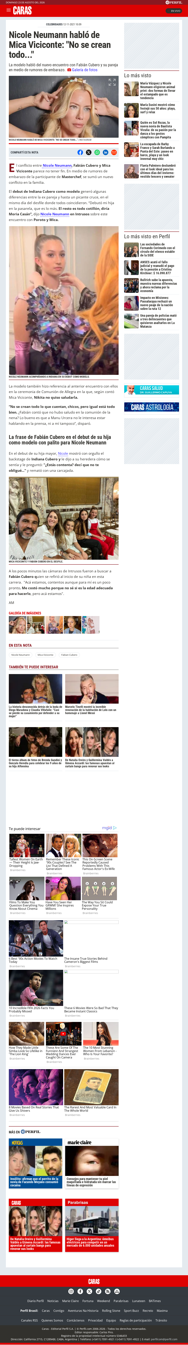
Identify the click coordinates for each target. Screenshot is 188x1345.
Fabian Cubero (69, 654)
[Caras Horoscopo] (151, 410)
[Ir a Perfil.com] (174, 3)
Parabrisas (121, 1301)
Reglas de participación (136, 1320)
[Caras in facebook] (80, 1291)
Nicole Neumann (57, 165)
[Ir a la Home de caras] (22, 13)
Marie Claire (70, 1301)
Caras (46, 1311)
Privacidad (95, 1320)
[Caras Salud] (151, 393)
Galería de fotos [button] (84, 69)
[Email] (114, 152)
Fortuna (87, 1301)
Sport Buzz (131, 1311)
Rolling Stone (111, 1311)
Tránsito (161, 1320)
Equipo (111, 1320)
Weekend (103, 1301)
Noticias (53, 1301)
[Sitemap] (117, 1291)
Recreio (148, 1311)
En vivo (175, 10)
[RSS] (108, 1291)
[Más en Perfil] (30, 1132)
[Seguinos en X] (89, 1291)
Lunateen (138, 1301)
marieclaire (92, 1143)
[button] (64, 110)
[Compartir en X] (88, 152)
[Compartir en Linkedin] (105, 152)
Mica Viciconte (45, 654)
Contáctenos (75, 1320)
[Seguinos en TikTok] (98, 1291)
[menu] (8, 10)
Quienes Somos (52, 1320)
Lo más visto (137, 75)
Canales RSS (29, 1320)
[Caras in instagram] (71, 1291)
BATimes (155, 1301)
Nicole (63, 453)
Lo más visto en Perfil (147, 236)
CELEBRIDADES (54, 24)
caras (35, 1203)
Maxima (162, 1311)
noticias (35, 1143)
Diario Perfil (35, 1301)
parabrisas (92, 1203)
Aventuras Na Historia (83, 1311)
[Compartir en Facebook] (80, 152)
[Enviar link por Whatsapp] (97, 152)
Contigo (58, 1311)
